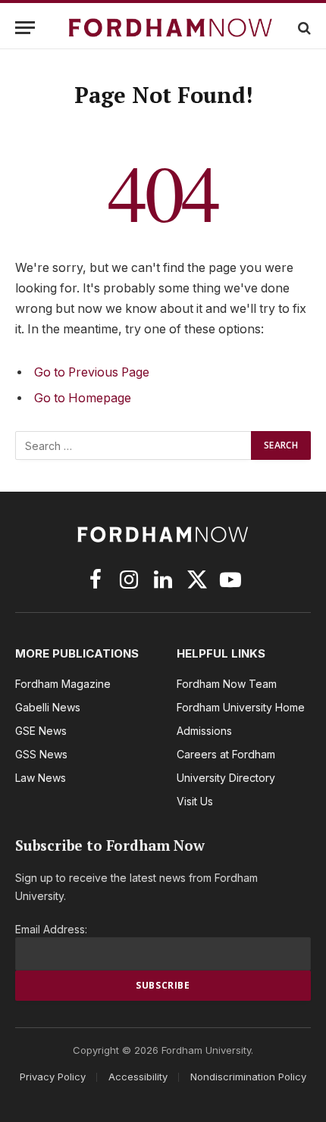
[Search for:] (133, 445)
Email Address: (51, 929)
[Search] (303, 28)
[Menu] (25, 28)
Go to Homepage (82, 398)
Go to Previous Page (91, 372)
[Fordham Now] (171, 27)
